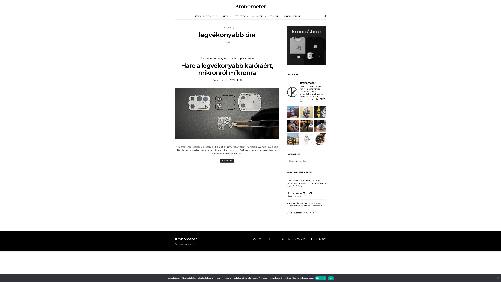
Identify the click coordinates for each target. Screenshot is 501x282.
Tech (233, 58)
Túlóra (275, 16)
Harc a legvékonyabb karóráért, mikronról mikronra (227, 69)
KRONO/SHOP (292, 16)
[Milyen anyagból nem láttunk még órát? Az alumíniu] (306, 139)
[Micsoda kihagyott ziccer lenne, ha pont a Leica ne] (306, 112)
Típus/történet (246, 58)
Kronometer (250, 6)
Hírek (224, 16)
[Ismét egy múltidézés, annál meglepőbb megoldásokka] (320, 126)
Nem (331, 278)
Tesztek (240, 16)
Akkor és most (208, 58)
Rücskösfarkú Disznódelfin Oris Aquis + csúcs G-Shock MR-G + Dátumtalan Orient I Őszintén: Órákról (306, 183)
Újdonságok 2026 (205, 16)
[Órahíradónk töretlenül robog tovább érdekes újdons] (306, 126)
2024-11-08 (235, 80)
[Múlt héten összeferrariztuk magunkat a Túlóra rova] (293, 139)
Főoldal (257, 238)
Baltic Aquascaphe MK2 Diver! (300, 213)
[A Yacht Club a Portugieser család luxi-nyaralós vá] (320, 139)
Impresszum (318, 238)
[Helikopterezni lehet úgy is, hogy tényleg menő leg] (320, 112)
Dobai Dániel (219, 80)
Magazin (258, 16)
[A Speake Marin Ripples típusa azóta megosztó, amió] (293, 126)
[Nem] (497, 278)
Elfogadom (320, 278)
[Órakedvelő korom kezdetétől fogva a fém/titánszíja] (293, 112)
